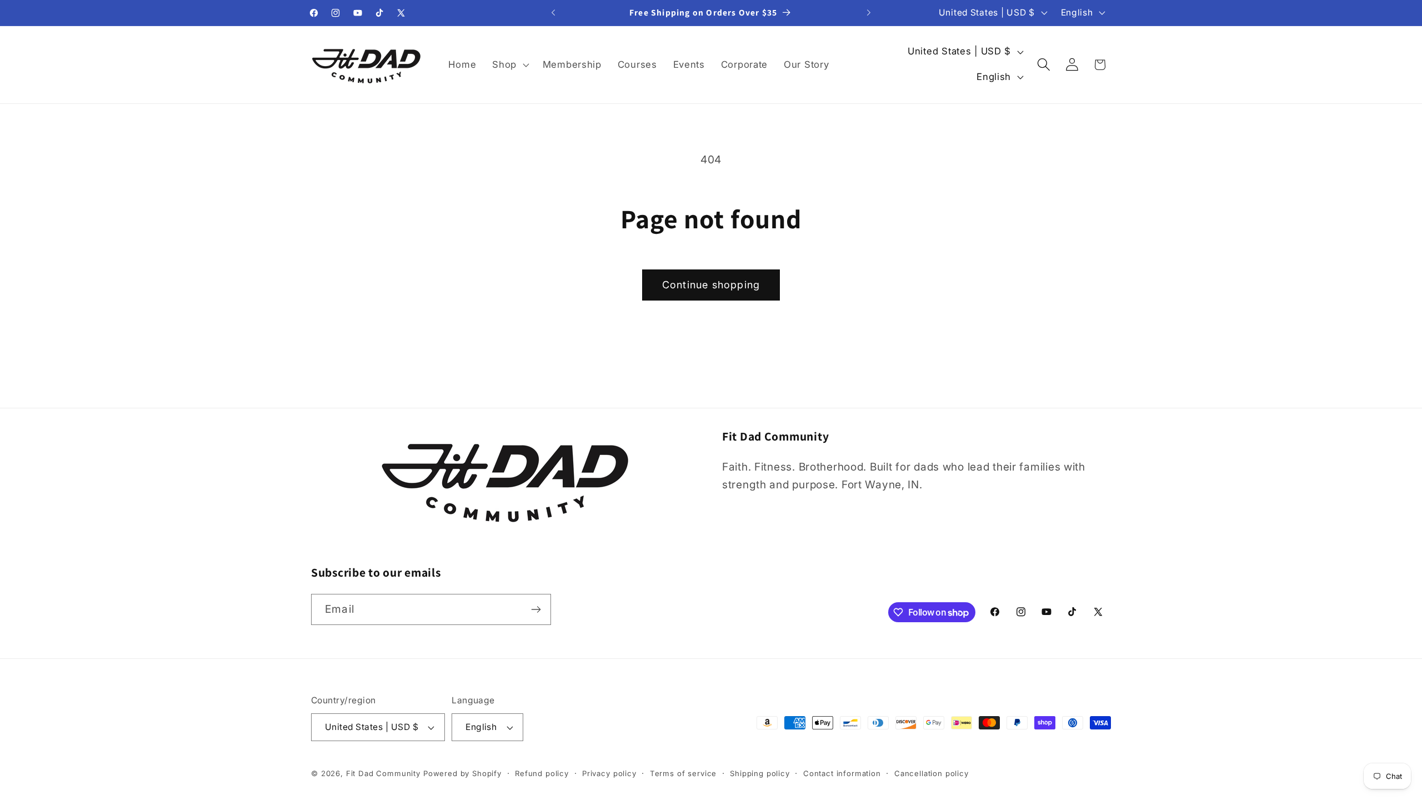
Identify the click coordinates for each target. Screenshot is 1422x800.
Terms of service (683, 773)
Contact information (842, 773)
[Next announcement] (869, 13)
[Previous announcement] (553, 13)
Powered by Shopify (462, 773)
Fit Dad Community (383, 773)
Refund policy (542, 773)
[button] (509, 64)
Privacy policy (609, 773)
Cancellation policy (931, 773)
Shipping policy (760, 773)
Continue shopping (711, 285)
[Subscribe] (535, 609)
